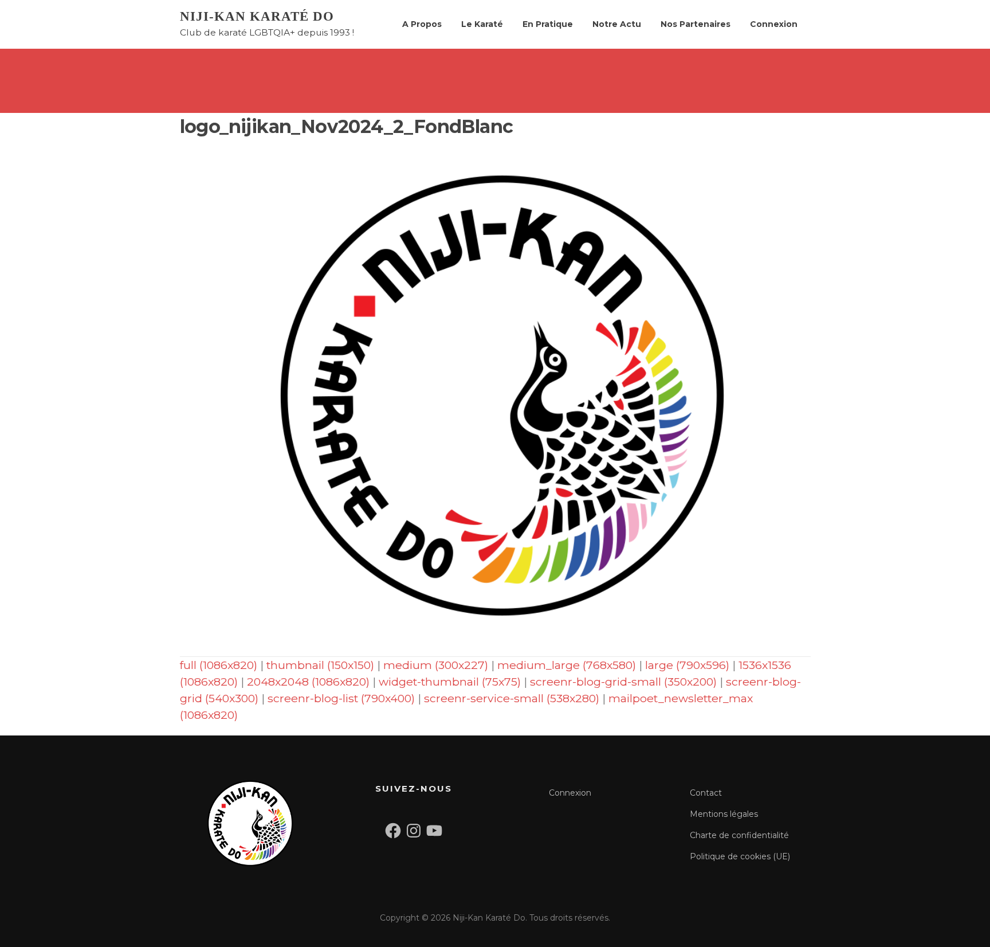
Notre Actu (616, 24)
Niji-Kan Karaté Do (257, 16)
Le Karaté (482, 24)
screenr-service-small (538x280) (511, 698)
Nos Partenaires (695, 24)
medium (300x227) (435, 665)
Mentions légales (724, 814)
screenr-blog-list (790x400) (341, 698)
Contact (706, 793)
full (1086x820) (218, 665)
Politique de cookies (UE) (740, 856)
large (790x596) (687, 665)
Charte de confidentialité (739, 835)
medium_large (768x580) (566, 665)
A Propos (422, 24)
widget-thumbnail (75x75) (450, 681)
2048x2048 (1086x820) (308, 681)
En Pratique (547, 24)
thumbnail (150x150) (320, 665)
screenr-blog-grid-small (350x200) (623, 681)
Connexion (774, 24)
